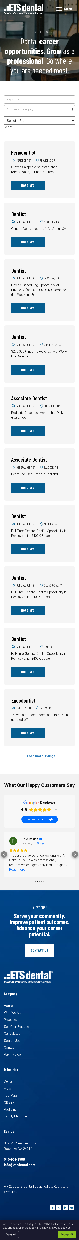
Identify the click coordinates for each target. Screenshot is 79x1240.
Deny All (11, 1234)
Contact (9, 1047)
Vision (8, 1088)
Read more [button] (17, 869)
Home (8, 1006)
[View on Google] (13, 841)
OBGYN (9, 1102)
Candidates (12, 1033)
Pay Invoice (12, 1054)
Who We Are (13, 1013)
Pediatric (10, 1109)
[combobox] (39, 109)
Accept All (66, 1234)
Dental (8, 1081)
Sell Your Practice (16, 1027)
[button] (4, 854)
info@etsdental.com (19, 1165)
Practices (11, 1020)
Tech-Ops (11, 1095)
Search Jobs (13, 1041)
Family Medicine (15, 1116)
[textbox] (39, 109)
